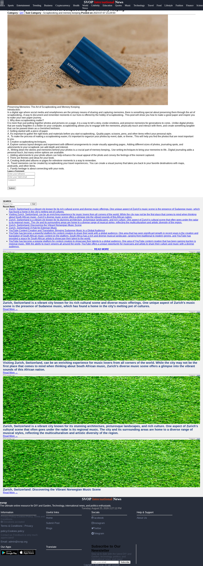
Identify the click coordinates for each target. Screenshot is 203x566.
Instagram (99, 522)
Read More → (10, 309)
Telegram (99, 533)
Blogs (49, 528)
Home (49, 517)
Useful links (52, 512)
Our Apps (6, 546)
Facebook (98, 517)
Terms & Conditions (12, 525)
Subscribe (125, 562)
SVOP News (103, 2)
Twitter (97, 528)
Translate (51, 546)
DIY (22, 13)
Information (7, 512)
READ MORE (101, 249)
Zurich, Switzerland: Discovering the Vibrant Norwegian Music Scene (45, 225)
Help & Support (145, 512)
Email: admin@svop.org (14, 541)
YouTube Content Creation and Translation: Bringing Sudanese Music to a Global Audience (57, 230)
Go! (33, 204)
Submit (12, 188)
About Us (142, 517)
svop (198, 252)
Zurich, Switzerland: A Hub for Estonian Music (33, 228)
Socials (95, 512)
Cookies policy (16, 531)
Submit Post (53, 522)
